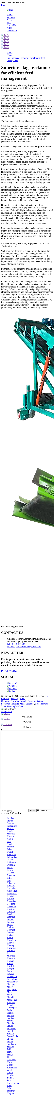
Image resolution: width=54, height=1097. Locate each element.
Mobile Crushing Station (31, 701)
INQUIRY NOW (9, 671)
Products (11, 17)
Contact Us (12, 30)
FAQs (9, 22)
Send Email (6, 711)
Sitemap (14, 698)
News (9, 20)
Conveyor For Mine (10, 701)
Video (9, 28)
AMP (22, 698)
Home (10, 15)
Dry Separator (41, 703)
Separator (5, 703)
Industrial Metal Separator (22, 703)
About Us (11, 25)
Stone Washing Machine (12, 706)
